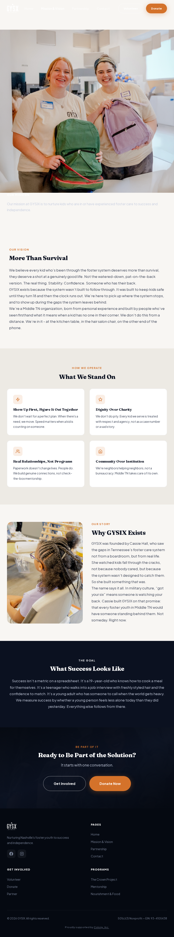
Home (28, 8)
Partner (12, 894)
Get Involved (64, 783)
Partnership (80, 8)
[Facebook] (11, 854)
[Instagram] (22, 854)
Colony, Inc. (101, 927)
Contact (103, 8)
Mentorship (99, 886)
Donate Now (110, 783)
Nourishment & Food (105, 894)
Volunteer (131, 8)
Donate (156, 8)
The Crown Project (104, 879)
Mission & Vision (52, 8)
